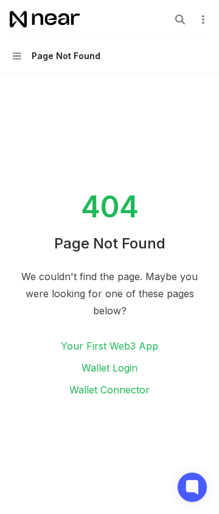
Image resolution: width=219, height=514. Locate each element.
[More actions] (203, 19)
